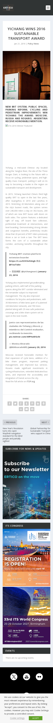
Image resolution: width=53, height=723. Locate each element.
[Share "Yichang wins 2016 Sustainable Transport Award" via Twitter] (15, 403)
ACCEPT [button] (35, 718)
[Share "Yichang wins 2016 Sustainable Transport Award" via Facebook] (9, 403)
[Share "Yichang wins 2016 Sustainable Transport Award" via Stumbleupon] (21, 409)
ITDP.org (31, 381)
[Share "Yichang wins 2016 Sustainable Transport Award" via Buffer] (43, 403)
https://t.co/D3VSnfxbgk (22, 261)
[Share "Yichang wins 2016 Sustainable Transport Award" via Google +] (21, 403)
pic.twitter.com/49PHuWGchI (24, 336)
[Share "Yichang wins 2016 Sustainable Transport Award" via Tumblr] (26, 403)
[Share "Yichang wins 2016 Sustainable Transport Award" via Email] (26, 409)
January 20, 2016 (37, 347)
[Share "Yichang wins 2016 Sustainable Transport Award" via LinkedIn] (38, 403)
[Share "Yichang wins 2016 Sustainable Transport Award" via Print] (32, 409)
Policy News (33, 43)
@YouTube (14, 264)
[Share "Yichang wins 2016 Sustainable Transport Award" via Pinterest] (32, 403)
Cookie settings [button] (17, 718)
